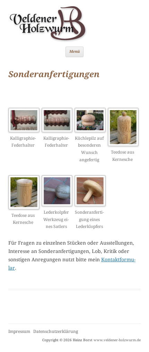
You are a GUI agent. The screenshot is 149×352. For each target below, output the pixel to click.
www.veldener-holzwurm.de (117, 340)
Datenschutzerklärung (55, 331)
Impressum (19, 331)
